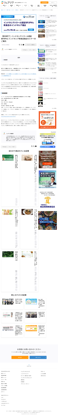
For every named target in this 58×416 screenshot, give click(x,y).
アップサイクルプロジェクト (26, 377)
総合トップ (5, 6)
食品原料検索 (3, 375)
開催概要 (5, 59)
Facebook (3, 399)
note (2, 397)
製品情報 (45, 6)
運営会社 (22, 379)
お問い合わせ (38, 357)
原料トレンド (18, 6)
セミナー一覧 (3, 379)
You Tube (3, 405)
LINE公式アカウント (5, 403)
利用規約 (22, 381)
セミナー (25, 6)
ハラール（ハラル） (5, 44)
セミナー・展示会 (15, 9)
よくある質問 (43, 373)
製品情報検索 (3, 387)
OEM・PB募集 (52, 6)
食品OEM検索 (4, 383)
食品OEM (38, 6)
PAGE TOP (29, 366)
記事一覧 (32, 6)
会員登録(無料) (44, 2)
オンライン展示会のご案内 (26, 375)
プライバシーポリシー (25, 383)
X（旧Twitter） (4, 401)
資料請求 (20, 357)
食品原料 (11, 6)
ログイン (52, 2)
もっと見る (54, 39)
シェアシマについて (24, 373)
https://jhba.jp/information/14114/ (8, 116)
